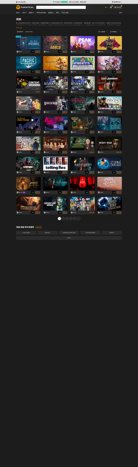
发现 (17, 12)
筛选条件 (21, 31)
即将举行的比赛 (41, 12)
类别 (24, 12)
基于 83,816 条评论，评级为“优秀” (77, 2)
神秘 (57, 12)
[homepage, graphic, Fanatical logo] (25, 7)
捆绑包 (31, 12)
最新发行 (51, 12)
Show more (19, 27)
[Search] (84, 7)
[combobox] (69, 7)
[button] (21, 2)
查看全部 (38, 227)
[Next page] (78, 218)
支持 (120, 12)
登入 (106, 7)
